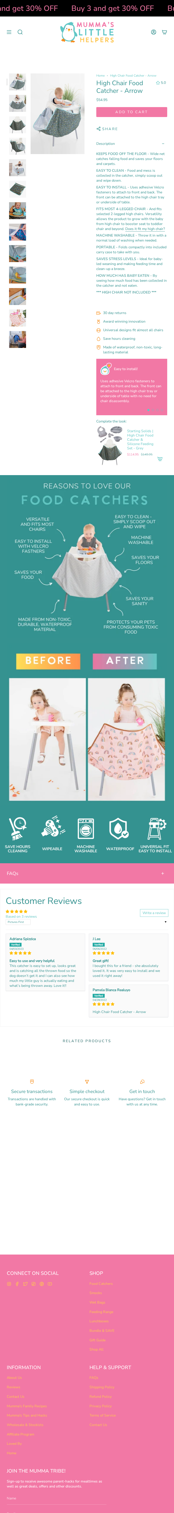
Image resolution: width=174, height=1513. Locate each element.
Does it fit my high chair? (145, 228)
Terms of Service (102, 1415)
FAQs (12, 873)
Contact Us (15, 1396)
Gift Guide (97, 1340)
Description (105, 143)
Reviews (13, 1387)
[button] (20, 32)
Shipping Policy (101, 1387)
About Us (14, 1377)
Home (100, 75)
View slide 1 (148, 410)
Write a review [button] (154, 912)
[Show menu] (9, 32)
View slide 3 (157, 410)
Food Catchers (101, 1283)
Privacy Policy (100, 1406)
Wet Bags (97, 1302)
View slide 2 (153, 410)
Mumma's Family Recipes (27, 1406)
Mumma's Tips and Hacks (27, 1415)
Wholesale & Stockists (25, 1424)
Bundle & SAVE (101, 1330)
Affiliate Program (20, 1434)
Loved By (14, 1443)
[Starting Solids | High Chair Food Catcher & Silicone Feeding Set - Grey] (109, 445)
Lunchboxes (99, 1321)
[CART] (164, 32)
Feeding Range (101, 1311)
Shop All (96, 1349)
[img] (45, 953)
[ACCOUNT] (153, 32)
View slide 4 (162, 410)
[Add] (160, 458)
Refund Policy (100, 1396)
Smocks (95, 1292)
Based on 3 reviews (21, 916)
